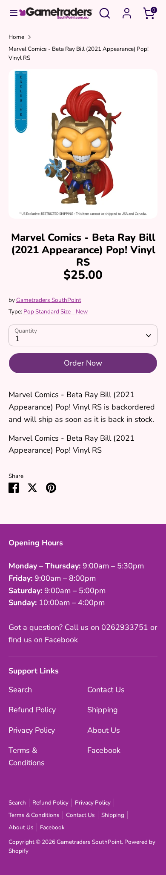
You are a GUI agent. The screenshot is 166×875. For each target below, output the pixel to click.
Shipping (102, 710)
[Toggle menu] (9, 13)
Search (20, 690)
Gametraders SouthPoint (48, 300)
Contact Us (106, 690)
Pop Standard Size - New (55, 311)
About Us (103, 730)
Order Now (83, 363)
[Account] (126, 11)
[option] (83, 144)
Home (16, 37)
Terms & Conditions (34, 815)
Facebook (103, 750)
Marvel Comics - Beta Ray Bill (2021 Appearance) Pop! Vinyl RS (79, 53)
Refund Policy (32, 710)
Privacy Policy (32, 730)
